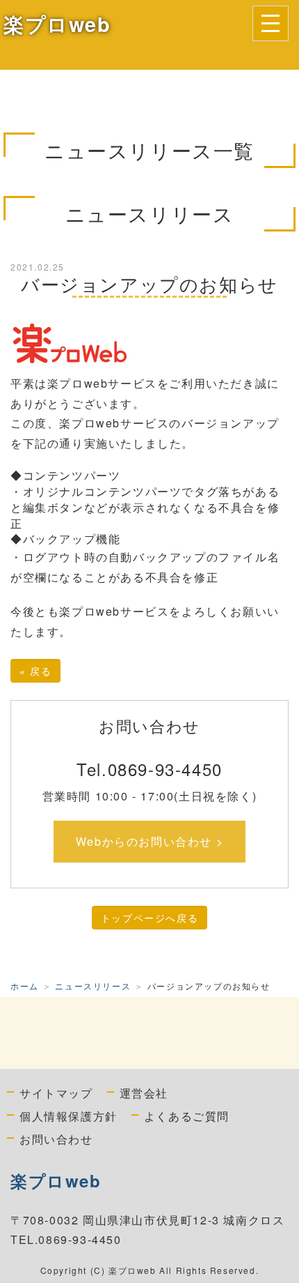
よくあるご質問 (186, 1115)
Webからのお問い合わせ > (149, 841)
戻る (35, 671)
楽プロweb (57, 24)
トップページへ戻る (149, 918)
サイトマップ (56, 1092)
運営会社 (144, 1092)
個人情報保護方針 (68, 1115)
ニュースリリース (93, 986)
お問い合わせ (56, 1138)
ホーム (24, 986)
